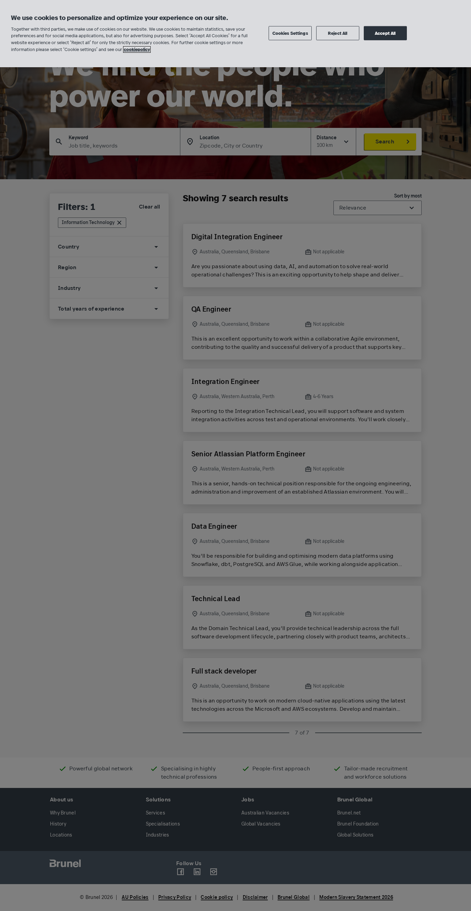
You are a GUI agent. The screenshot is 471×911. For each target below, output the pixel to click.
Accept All (385, 33)
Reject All (337, 33)
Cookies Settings (290, 33)
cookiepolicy (137, 49)
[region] (235, 33)
